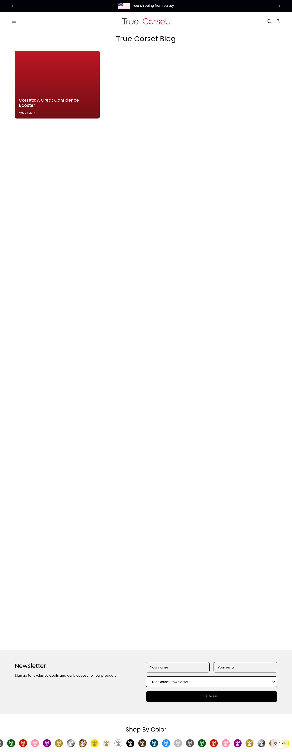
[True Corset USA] (146, 21)
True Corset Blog (146, 39)
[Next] (279, 6)
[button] (269, 21)
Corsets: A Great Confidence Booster (49, 102)
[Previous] (13, 6)
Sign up (211, 696)
